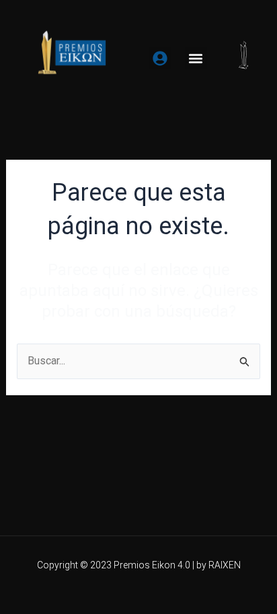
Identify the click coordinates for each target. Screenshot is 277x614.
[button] (196, 58)
